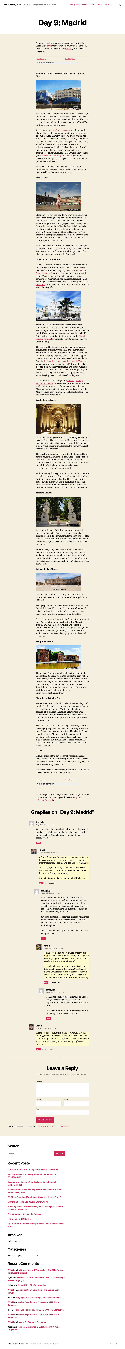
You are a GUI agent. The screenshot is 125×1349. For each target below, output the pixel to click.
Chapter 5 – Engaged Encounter (31, 1322)
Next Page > (70, 59)
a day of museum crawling (61, 130)
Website (38, 1109)
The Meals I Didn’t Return (19, 1219)
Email (65, 1100)
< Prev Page (41, 59)
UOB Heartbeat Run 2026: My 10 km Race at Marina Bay (33, 1170)
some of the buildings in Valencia (57, 156)
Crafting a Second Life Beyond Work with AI (28, 1202)
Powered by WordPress (51, 1344)
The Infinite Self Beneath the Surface (24, 1214)
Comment (40, 1082)
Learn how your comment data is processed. (53, 1126)
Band (98, 4)
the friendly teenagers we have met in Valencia (65, 361)
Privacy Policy (75, 4)
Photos (91, 4)
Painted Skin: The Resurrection (32, 1285)
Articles (107, 4)
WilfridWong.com (12, 4)
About (84, 4)
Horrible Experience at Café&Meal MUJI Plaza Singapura (38, 1310)
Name (38, 1100)
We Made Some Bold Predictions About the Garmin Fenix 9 (34, 1197)
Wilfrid (11, 1270)
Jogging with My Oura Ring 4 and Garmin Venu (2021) (39, 1297)
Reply (38, 843)
